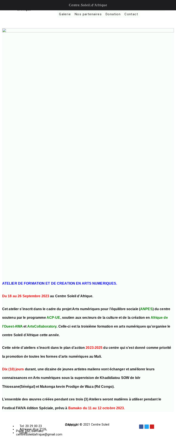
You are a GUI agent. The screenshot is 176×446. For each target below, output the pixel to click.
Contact (131, 14)
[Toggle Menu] (5, 5)
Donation (113, 14)
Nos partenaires (88, 14)
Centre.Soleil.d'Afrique (88, 5)
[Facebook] (141, 427)
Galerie (65, 14)
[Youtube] (152, 427)
